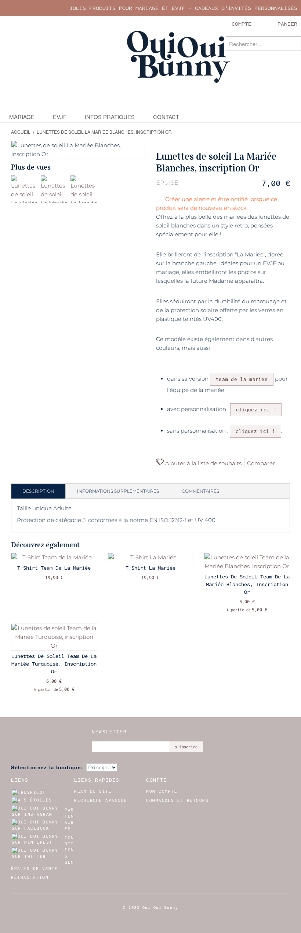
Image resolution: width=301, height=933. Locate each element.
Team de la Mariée (242, 379)
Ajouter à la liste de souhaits (203, 463)
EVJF (59, 117)
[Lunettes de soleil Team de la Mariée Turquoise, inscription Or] (54, 637)
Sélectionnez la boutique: (47, 767)
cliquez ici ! (256, 409)
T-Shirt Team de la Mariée (54, 568)
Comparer (261, 463)
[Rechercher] (293, 43)
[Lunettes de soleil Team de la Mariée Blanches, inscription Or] (247, 562)
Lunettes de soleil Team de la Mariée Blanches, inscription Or (247, 584)
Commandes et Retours (177, 800)
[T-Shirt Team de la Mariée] (54, 557)
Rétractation (29, 877)
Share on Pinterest (163, 476)
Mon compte (161, 791)
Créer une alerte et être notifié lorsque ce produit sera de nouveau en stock (216, 203)
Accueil (20, 132)
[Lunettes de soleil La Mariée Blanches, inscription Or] (25, 189)
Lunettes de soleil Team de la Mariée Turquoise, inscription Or (54, 663)
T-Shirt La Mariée (150, 568)
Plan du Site (93, 791)
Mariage (22, 117)
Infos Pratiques (110, 117)
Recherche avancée (100, 800)
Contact (166, 117)
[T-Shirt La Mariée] (151, 557)
